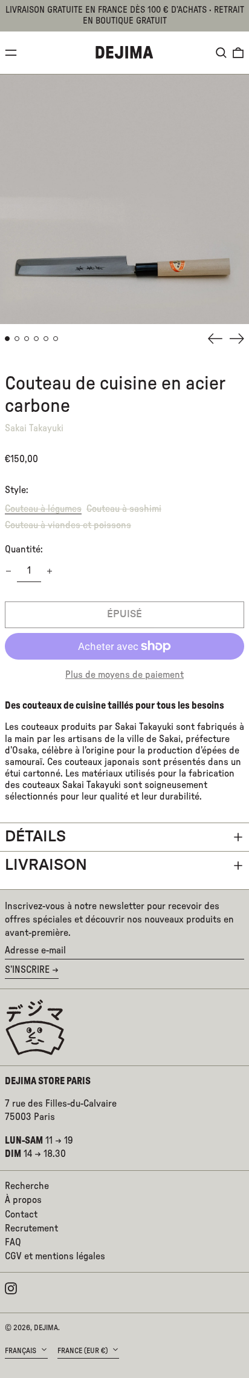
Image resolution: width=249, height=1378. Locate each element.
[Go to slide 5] (46, 338)
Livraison (46, 865)
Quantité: (24, 549)
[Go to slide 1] (7, 338)
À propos (23, 1200)
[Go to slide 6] (55, 338)
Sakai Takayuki (34, 428)
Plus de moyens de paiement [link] (124, 675)
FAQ (13, 1242)
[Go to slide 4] (36, 338)
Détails (35, 836)
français (21, 1350)
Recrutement (31, 1228)
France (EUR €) (83, 1350)
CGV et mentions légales (55, 1256)
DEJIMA (46, 1327)
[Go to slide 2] (17, 338)
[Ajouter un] (49, 571)
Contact (21, 1214)
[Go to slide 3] (26, 338)
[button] (221, 53)
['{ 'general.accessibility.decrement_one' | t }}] (8, 571)
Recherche (27, 1186)
